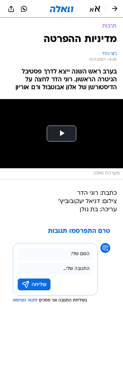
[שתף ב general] (11, 8)
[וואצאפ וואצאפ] (24, 9)
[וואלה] (61, 9)
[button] (95, 9)
